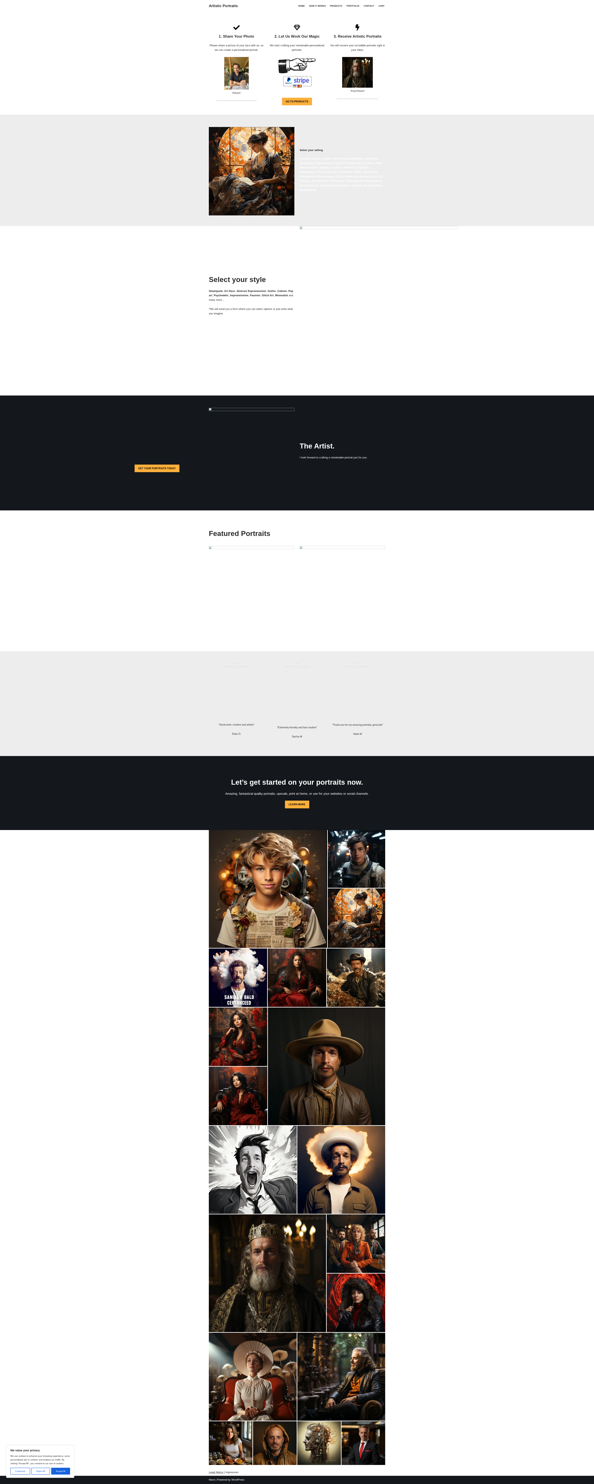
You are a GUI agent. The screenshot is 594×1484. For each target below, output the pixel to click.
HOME (301, 6)
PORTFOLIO (352, 6)
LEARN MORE (297, 804)
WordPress (237, 1479)
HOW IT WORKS (317, 6)
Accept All (60, 1471)
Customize (20, 1471)
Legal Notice (216, 1472)
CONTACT (369, 6)
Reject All (40, 1471)
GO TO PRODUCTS (297, 101)
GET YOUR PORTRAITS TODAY (157, 468)
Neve (212, 1479)
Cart (382, 6)
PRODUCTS (336, 6)
